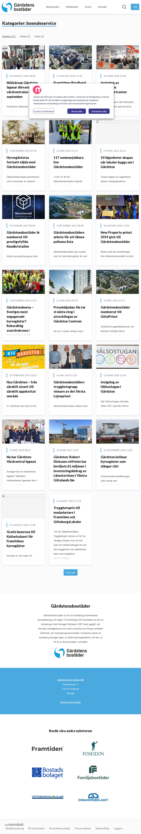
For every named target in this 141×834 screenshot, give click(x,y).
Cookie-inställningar (43, 111)
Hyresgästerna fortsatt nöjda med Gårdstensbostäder (21, 162)
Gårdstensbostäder (70, 702)
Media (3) (25, 36)
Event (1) (39, 36)
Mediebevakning (15, 828)
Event (88, 6)
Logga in (118, 828)
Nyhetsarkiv (52, 6)
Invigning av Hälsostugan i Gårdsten (111, 386)
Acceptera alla (99, 111)
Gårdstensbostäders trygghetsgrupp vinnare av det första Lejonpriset (69, 389)
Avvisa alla (76, 111)
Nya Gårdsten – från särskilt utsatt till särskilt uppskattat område (22, 389)
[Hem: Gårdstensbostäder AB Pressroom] (18, 7)
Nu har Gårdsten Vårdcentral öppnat (21, 459)
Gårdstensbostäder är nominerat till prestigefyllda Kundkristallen (23, 239)
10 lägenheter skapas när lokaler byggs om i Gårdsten (117, 162)
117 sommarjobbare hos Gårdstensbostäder (69, 162)
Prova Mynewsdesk (59, 828)
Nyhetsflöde (102, 828)
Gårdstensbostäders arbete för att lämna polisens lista (69, 237)
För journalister (83, 828)
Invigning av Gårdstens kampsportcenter (114, 87)
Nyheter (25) (9, 36)
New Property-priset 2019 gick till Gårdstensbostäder (116, 237)
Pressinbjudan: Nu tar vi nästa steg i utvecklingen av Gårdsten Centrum (70, 314)
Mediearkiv (72, 6)
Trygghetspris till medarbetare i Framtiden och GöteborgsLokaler (67, 515)
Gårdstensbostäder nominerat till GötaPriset (115, 311)
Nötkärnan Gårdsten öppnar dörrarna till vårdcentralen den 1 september (22, 90)
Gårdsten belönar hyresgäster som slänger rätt (114, 461)
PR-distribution (36, 828)
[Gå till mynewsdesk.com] (14, 824)
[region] (71, 100)
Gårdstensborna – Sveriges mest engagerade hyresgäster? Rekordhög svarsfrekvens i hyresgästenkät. (20, 321)
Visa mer (70, 572)
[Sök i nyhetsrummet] (124, 7)
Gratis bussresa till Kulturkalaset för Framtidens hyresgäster (21, 539)
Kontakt (102, 6)
